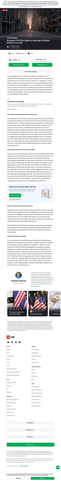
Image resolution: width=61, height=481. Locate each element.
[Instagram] (19, 342)
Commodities (10, 356)
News (33, 370)
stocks (37, 169)
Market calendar (11, 409)
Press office (34, 362)
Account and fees (12, 369)
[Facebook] (12, 342)
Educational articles (12, 399)
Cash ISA (9, 392)
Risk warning (35, 399)
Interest (9, 386)
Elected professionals (13, 375)
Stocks (9, 349)
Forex (8, 362)
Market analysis (11, 402)
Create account (30, 444)
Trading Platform (36, 356)
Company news (35, 406)
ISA (8, 389)
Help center (10, 412)
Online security (11, 415)
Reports (33, 373)
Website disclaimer (36, 396)
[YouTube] (8, 342)
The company (35, 349)
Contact (33, 359)
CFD (8, 365)
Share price (34, 376)
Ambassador (35, 353)
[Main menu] (58, 10)
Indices (9, 359)
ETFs (8, 353)
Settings (18, 478)
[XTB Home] (4, 10)
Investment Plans (12, 382)
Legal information (36, 390)
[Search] (53, 10)
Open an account (15, 195)
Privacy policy (35, 387)
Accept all (42, 478)
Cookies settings (24, 466)
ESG (32, 379)
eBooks (9, 406)
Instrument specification (14, 372)
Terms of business (36, 393)
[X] (15, 342)
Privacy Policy (44, 475)
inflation (15, 76)
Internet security (36, 402)
